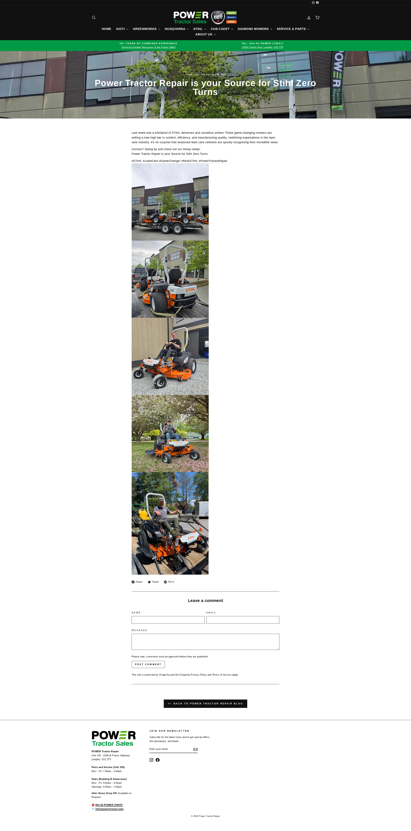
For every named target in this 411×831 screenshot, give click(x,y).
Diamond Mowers (254, 29)
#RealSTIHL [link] (189, 161)
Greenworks (145, 29)
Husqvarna (175, 29)
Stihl (198, 29)
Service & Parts (292, 29)
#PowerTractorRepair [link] (213, 161)
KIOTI (121, 29)
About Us (204, 34)
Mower (189, 74)
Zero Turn (205, 74)
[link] (176, 133)
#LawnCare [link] (150, 161)
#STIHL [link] (137, 161)
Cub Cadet (221, 29)
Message (139, 630)
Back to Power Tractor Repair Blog (207, 703)
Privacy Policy (199, 674)
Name (136, 612)
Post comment (148, 664)
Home (106, 29)
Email (211, 612)
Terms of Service (221, 674)
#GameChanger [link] (169, 161)
